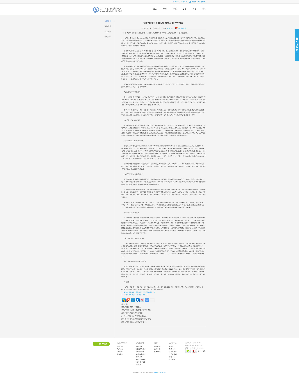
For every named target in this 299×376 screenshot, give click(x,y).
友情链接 (172, 359)
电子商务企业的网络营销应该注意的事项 (136, 319)
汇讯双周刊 (173, 354)
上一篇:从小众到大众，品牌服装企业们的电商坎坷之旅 (138, 292)
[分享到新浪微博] (128, 300)
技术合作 (157, 352)
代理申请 (157, 349)
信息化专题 (173, 352)
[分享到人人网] (137, 300)
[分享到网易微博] (142, 300)
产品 (165, 9)
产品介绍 (120, 346)
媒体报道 (108, 26)
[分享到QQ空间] (123, 300)
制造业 (138, 364)
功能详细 (120, 352)
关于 (204, 9)
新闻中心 (176, 2)
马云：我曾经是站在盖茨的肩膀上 (133, 322)
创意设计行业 (140, 362)
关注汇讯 (201, 351)
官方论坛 (172, 357)
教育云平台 (140, 352)
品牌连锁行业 (140, 359)
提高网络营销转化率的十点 (131, 307)
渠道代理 (157, 346)
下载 (175, 9)
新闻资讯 (108, 21)
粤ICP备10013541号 (159, 372)
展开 (297, 46)
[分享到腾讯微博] (133, 300)
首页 (155, 9)
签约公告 (108, 37)
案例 (185, 9)
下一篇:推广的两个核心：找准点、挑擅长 (134, 295)
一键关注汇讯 (182, 28)
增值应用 (120, 354)
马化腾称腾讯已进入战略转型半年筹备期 (136, 310)
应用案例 (139, 346)
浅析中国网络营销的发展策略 (132, 313)
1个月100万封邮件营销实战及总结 (133, 316)
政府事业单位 (140, 354)
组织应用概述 (140, 349)
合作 (194, 9)
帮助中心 (184, 2)
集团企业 (139, 357)
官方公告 (108, 31)
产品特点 (120, 349)
